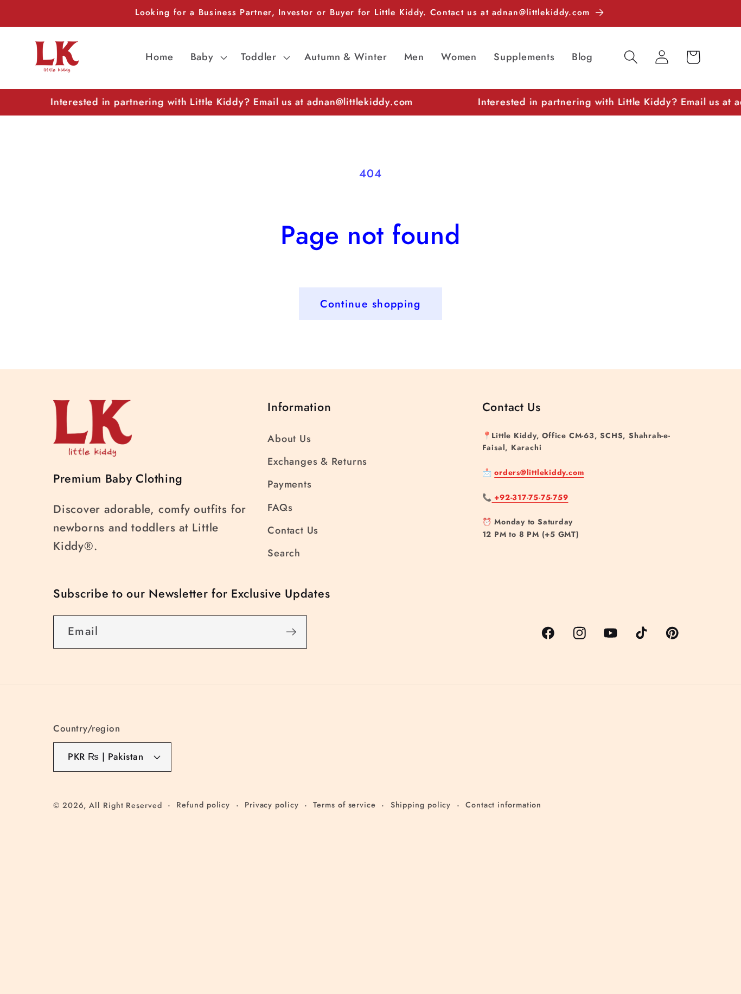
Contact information (503, 804)
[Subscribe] (291, 632)
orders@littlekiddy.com (539, 472)
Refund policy (203, 804)
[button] (207, 57)
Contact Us (292, 530)
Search (284, 553)
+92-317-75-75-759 (529, 497)
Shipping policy (421, 804)
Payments (289, 484)
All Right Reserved (125, 805)
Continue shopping (370, 303)
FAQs (279, 508)
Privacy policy (272, 804)
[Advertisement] (325, 888)
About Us (289, 439)
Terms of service (344, 804)
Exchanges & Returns (317, 461)
